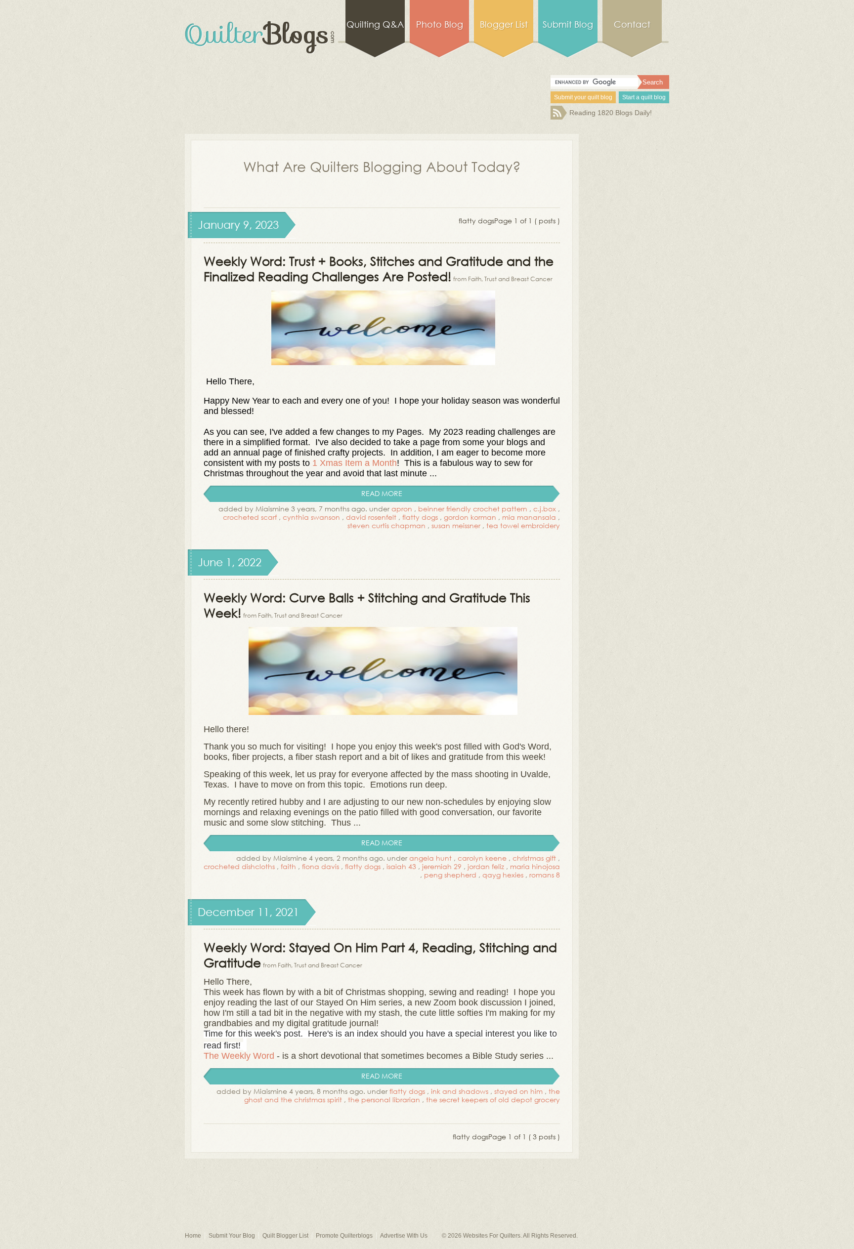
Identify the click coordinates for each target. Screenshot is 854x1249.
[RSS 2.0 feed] (559, 117)
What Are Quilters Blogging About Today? (382, 166)
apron (401, 508)
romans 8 (544, 874)
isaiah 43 (401, 866)
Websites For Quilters (491, 1235)
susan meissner (455, 525)
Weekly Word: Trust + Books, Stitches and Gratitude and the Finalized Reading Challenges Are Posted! (379, 268)
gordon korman (470, 517)
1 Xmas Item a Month (354, 463)
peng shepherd (450, 874)
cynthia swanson (311, 517)
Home (193, 1235)
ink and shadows (459, 1091)
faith (288, 866)
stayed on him (518, 1091)
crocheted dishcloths (239, 866)
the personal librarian (384, 1099)
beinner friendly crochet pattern (472, 508)
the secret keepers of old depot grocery (493, 1099)
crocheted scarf (250, 517)
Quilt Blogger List (285, 1235)
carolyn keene (482, 858)
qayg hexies (502, 874)
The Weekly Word (239, 1056)
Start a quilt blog (644, 97)
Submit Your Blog (232, 1235)
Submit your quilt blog (583, 97)
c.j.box (544, 508)
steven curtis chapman (386, 525)
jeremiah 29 (442, 866)
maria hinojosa (535, 866)
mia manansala (529, 517)
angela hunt (430, 858)
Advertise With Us (403, 1235)
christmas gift (534, 858)
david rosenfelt (371, 517)
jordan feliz (486, 866)
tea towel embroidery (523, 525)
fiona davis (320, 866)
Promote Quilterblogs (344, 1235)
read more (381, 493)
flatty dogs (420, 517)
